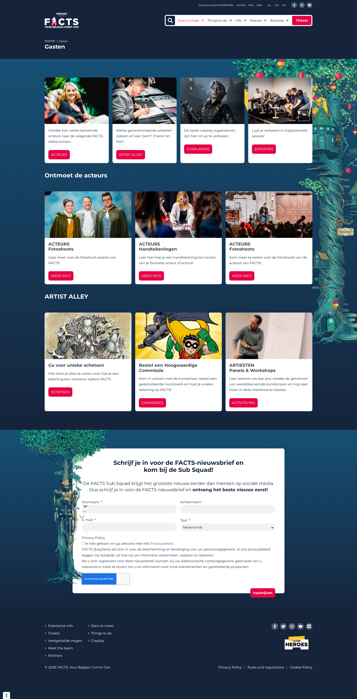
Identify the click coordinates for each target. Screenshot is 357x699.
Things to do (217, 20)
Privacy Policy (93, 538)
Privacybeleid (161, 544)
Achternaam (190, 502)
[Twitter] (283, 626)
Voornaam (91, 502)
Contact (241, 5)
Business (277, 20)
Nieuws (256, 20)
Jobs (259, 5)
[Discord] (309, 626)
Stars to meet (188, 20)
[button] (170, 20)
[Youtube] (309, 5)
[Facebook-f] (294, 5)
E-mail (88, 520)
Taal (184, 520)
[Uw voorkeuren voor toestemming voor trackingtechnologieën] (6, 695)
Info (239, 20)
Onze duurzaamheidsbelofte (215, 5)
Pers (251, 5)
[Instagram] (302, 5)
